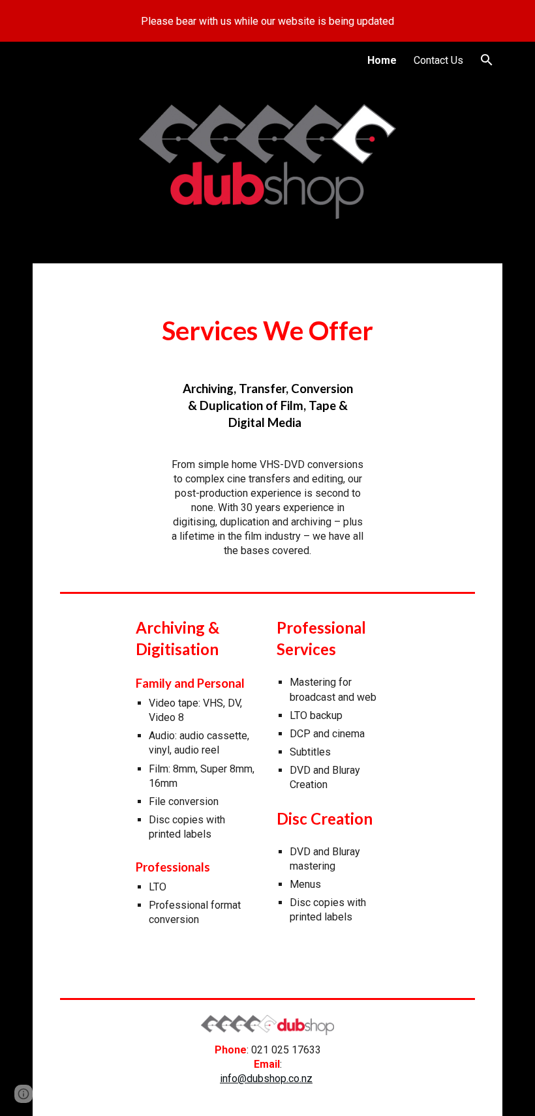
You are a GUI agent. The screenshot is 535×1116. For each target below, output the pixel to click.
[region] (267, 21)
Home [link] (382, 60)
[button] (486, 60)
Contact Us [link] (438, 60)
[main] (267, 329)
